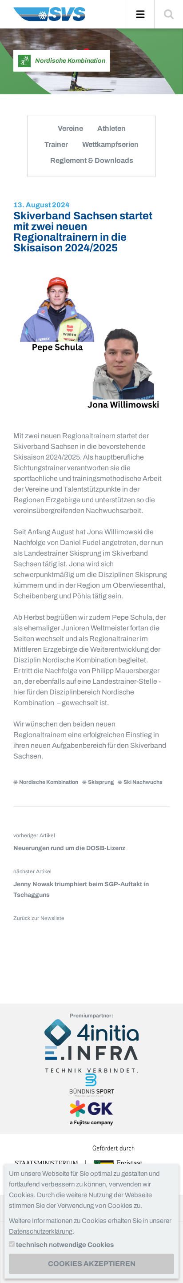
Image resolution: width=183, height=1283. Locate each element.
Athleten (111, 128)
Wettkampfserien (110, 144)
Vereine (70, 128)
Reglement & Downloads (91, 160)
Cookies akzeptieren (91, 1263)
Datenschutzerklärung (40, 1231)
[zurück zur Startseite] (49, 17)
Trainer (56, 144)
